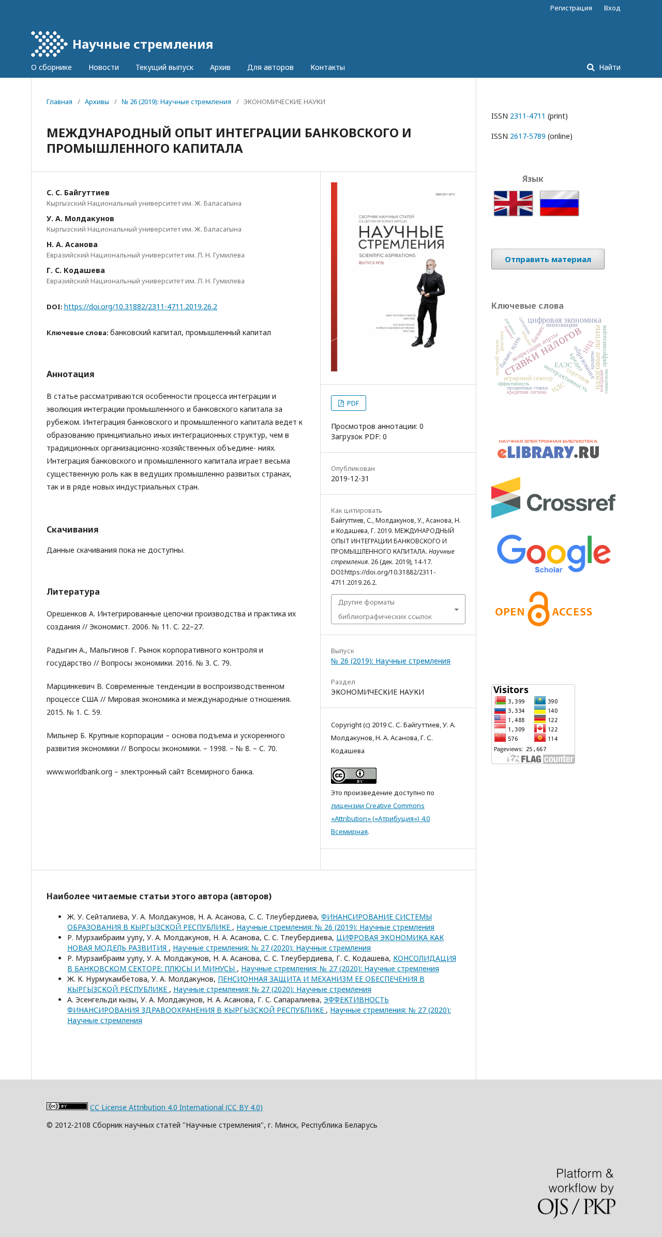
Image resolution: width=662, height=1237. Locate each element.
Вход (612, 7)
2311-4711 (528, 116)
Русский (551, 197)
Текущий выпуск (164, 67)
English (503, 197)
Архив (220, 67)
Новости (103, 67)
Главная (59, 101)
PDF (352, 403)
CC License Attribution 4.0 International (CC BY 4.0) (176, 1107)
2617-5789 (528, 136)
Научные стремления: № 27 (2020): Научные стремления (272, 948)
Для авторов (270, 67)
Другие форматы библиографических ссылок (385, 609)
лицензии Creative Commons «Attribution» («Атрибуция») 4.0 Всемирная (380, 818)
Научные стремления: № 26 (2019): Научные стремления (335, 927)
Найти (609, 67)
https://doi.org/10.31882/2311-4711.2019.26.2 (140, 306)
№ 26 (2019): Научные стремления (176, 101)
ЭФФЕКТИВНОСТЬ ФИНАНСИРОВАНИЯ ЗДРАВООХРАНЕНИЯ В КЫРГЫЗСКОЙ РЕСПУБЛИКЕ (228, 1005)
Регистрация (571, 7)
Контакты (327, 67)
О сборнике (51, 67)
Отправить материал (548, 259)
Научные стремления (142, 43)
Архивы (97, 101)
